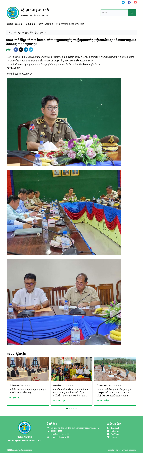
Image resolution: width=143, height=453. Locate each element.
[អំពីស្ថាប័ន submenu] (23, 24)
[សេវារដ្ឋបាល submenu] (36, 24)
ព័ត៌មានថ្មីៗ (33, 33)
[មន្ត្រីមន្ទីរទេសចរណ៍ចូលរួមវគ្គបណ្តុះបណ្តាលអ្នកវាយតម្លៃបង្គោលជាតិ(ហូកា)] (28, 359)
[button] (16, 49)
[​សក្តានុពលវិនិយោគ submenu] (85, 24)
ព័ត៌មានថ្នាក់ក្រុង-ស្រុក (21, 33)
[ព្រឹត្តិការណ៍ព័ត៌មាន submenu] (54, 24)
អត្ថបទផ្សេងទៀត (16, 354)
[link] (28, 381)
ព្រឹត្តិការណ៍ (42, 33)
